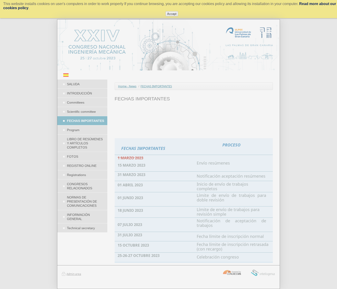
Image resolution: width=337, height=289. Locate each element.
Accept (172, 13)
